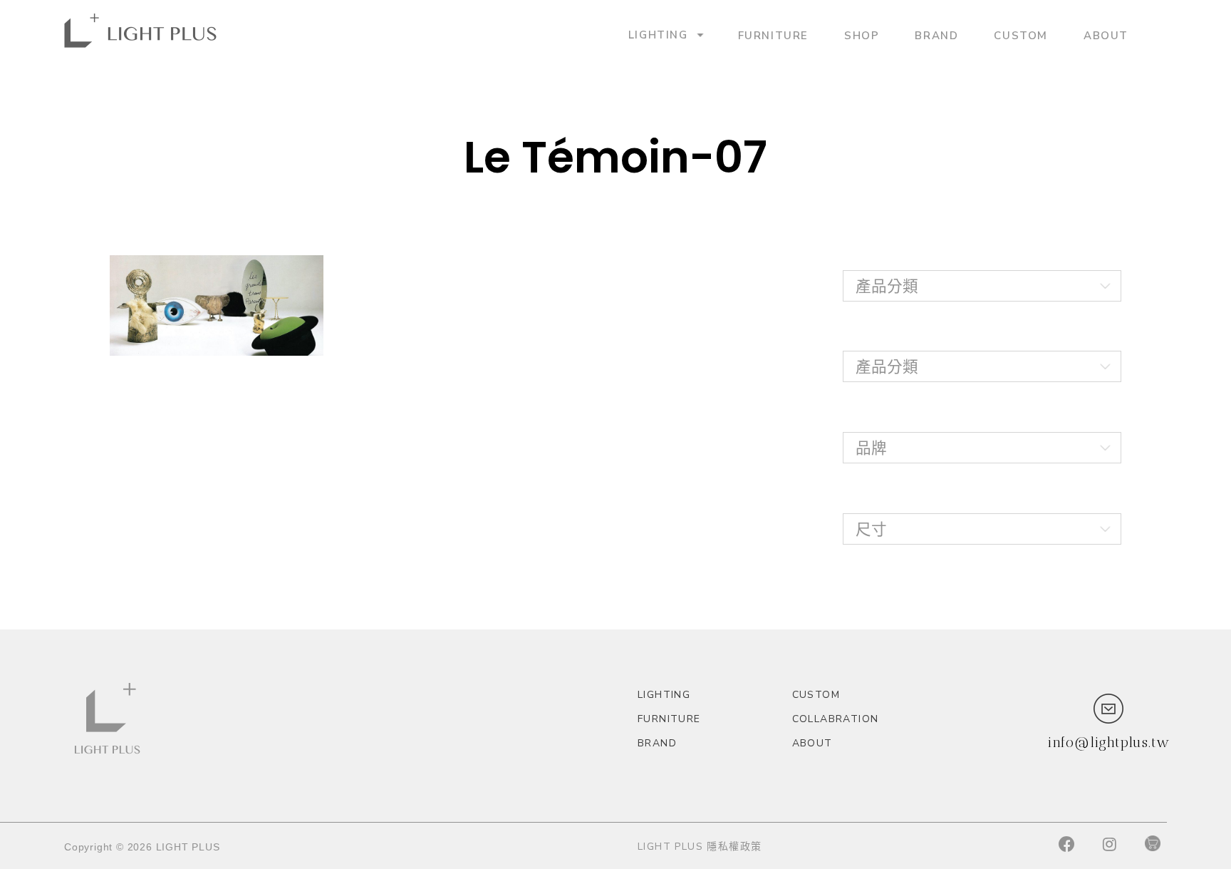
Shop (861, 35)
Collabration (835, 719)
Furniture (773, 35)
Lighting (658, 34)
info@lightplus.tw (1108, 742)
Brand (936, 35)
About (1106, 35)
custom (1021, 35)
